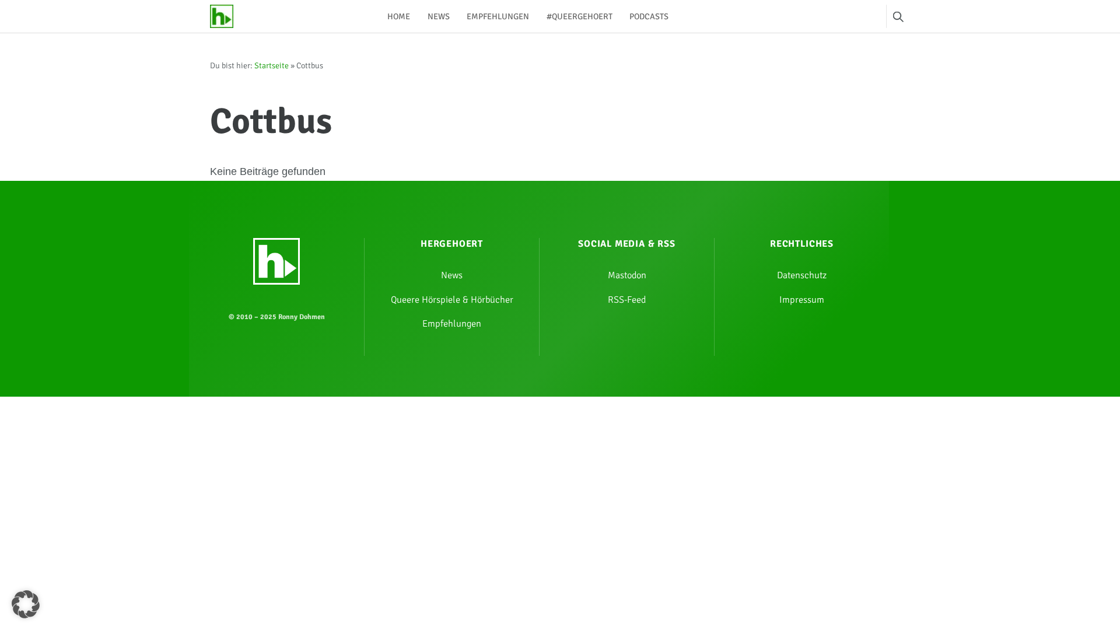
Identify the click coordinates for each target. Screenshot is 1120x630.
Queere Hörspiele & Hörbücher (452, 300)
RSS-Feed (627, 300)
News (439, 16)
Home (398, 16)
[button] (25, 604)
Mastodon (627, 275)
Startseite (271, 66)
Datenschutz (802, 275)
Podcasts (648, 16)
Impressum (801, 300)
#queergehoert (579, 16)
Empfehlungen (498, 16)
